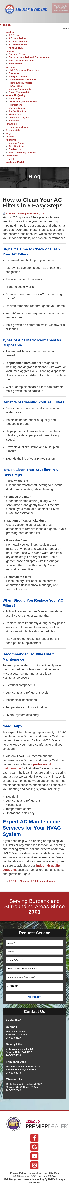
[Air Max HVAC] (26, 11)
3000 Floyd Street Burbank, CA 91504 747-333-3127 (16, 1034)
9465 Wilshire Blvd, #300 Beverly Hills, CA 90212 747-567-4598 (20, 1052)
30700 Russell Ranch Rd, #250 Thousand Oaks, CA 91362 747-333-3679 (23, 1069)
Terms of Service (37, 1173)
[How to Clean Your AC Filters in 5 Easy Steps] (23, 213)
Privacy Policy (18, 1173)
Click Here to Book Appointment (60, 8)
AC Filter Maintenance (43, 881)
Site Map (54, 1173)
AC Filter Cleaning (19, 881)
